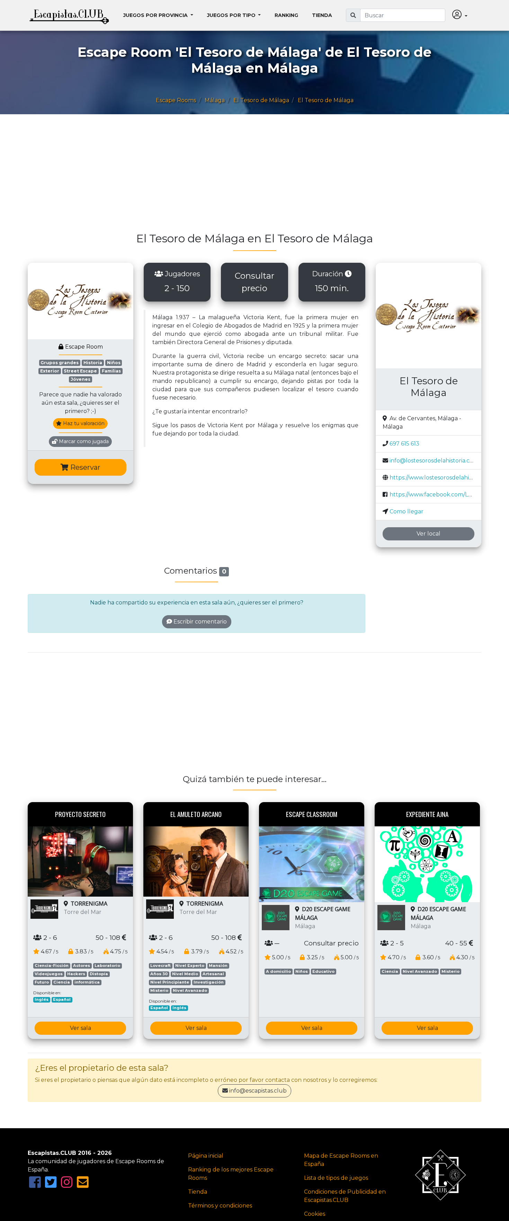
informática (87, 982)
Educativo (323, 971)
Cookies (314, 1214)
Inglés (41, 999)
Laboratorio (107, 965)
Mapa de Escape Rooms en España (341, 1159)
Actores (81, 965)
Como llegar (406, 511)
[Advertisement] (235, 176)
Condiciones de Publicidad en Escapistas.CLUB (345, 1195)
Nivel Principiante (169, 982)
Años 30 (159, 973)
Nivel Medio (185, 973)
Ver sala (80, 1028)
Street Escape (80, 371)
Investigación (209, 982)
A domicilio (278, 971)
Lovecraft (160, 965)
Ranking (286, 15)
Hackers (76, 973)
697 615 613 (404, 443)
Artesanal (213, 973)
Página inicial (205, 1155)
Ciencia (61, 982)
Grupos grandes (60, 362)
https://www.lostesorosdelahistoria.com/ (444, 477)
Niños (113, 362)
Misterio (159, 990)
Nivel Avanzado (190, 990)
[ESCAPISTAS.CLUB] (69, 15)
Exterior (49, 371)
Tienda (322, 15)
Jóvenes (80, 379)
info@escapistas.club (258, 1090)
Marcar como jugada (83, 441)
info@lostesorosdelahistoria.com (434, 460)
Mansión (218, 965)
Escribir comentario (199, 621)
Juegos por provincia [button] (156, 15)
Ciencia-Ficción (52, 965)
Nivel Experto (189, 965)
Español (62, 999)
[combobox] (402, 15)
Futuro (42, 982)
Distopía (99, 973)
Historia (92, 362)
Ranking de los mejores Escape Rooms (231, 1173)
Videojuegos (49, 973)
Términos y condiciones (220, 1205)
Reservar (84, 467)
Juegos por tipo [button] (232, 15)
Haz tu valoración (83, 423)
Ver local (428, 533)
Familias (111, 371)
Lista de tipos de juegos (336, 1178)
